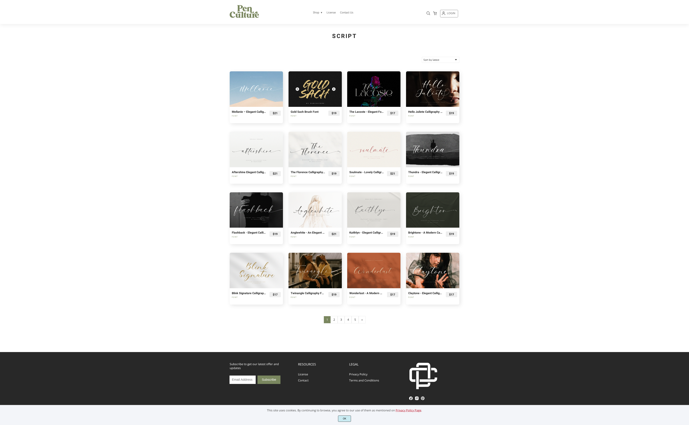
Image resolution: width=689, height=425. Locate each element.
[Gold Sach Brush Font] (315, 89)
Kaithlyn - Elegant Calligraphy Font (366, 232)
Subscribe (269, 379)
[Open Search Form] (428, 13)
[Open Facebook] (411, 399)
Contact (303, 380)
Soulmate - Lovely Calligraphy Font (366, 172)
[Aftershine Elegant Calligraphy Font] (256, 149)
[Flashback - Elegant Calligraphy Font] (256, 210)
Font (235, 116)
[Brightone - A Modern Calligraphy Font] (432, 210)
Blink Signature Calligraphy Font (249, 293)
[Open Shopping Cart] (435, 13)
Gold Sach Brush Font (304, 111)
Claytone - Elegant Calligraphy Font (425, 293)
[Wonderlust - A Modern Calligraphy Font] (373, 270)
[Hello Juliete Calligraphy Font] (432, 89)
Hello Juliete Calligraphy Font (425, 111)
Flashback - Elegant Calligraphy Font (249, 232)
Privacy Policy (358, 374)
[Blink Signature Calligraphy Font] (256, 270)
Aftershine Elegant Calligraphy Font (249, 172)
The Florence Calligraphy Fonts (308, 172)
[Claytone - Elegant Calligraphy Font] (432, 270)
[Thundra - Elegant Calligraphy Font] (432, 149)
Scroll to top (686, 346)
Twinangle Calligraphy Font (308, 293)
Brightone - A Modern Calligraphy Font (425, 232)
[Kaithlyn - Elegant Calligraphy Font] (373, 210)
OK (344, 418)
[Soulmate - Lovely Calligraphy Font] (373, 149)
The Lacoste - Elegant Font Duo (366, 111)
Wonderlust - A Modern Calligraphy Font (366, 293)
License (303, 374)
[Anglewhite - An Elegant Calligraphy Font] (315, 210)
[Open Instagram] (417, 399)
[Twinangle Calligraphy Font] (315, 270)
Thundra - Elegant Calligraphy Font (425, 172)
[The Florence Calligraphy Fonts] (315, 149)
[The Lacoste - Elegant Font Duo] (373, 89)
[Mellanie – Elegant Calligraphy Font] (256, 89)
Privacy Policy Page (408, 410)
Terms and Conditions (364, 380)
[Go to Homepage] (244, 17)
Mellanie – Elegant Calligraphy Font (249, 111)
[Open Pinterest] (423, 399)
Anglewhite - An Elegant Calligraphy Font (308, 232)
